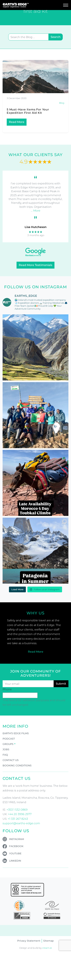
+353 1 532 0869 (17, 809)
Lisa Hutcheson (36, 227)
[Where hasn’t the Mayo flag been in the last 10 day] (35, 415)
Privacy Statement (28, 940)
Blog (61, 103)
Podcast (9, 738)
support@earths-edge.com (21, 823)
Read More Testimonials (35, 265)
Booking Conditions (17, 765)
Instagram (16, 839)
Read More (16, 122)
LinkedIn (15, 860)
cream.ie (47, 948)
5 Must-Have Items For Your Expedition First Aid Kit (28, 111)
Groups (8, 744)
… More (35, 210)
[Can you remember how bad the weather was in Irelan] (35, 551)
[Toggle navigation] (65, 5)
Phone (7, 689)
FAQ (5, 754)
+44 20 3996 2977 (20, 814)
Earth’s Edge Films (16, 733)
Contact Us (11, 760)
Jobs (6, 749)
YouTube (15, 853)
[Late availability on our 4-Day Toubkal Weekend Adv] (35, 483)
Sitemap (48, 940)
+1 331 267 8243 (18, 818)
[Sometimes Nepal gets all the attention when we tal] (35, 347)
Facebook (16, 846)
